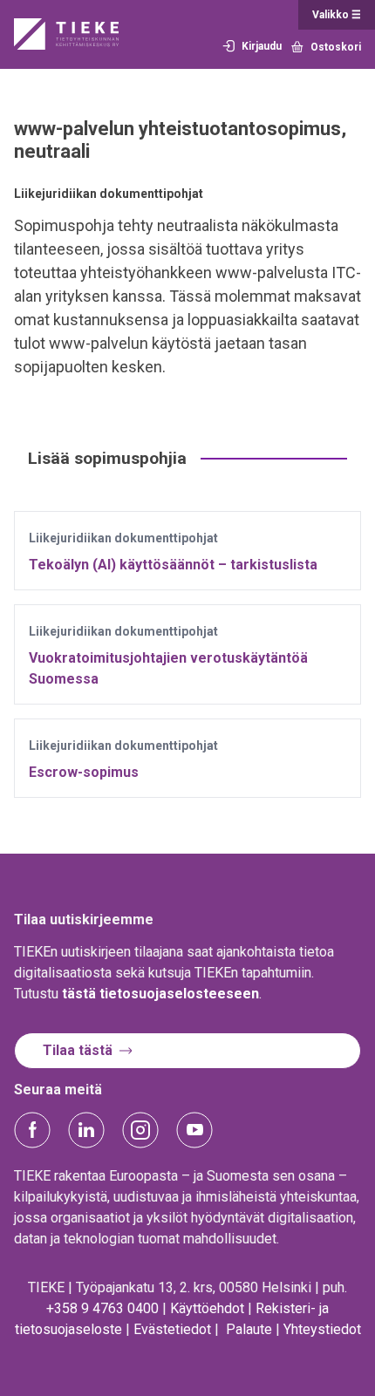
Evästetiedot (172, 1329)
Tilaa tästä (77, 1050)
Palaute (249, 1329)
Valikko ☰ (336, 15)
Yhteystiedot (322, 1329)
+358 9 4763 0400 (102, 1308)
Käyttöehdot (207, 1308)
